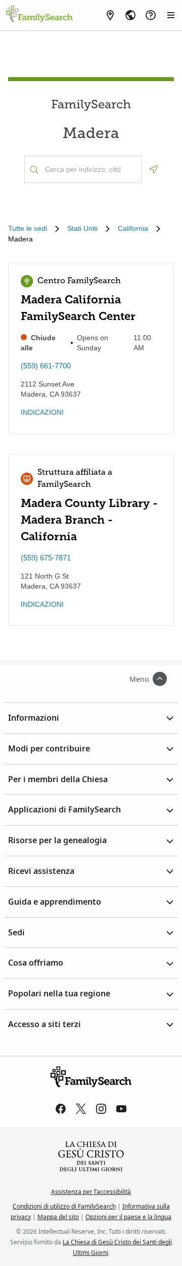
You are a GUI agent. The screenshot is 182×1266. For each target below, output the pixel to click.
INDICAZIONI (42, 412)
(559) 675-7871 (46, 557)
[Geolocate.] (154, 169)
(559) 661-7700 (46, 365)
